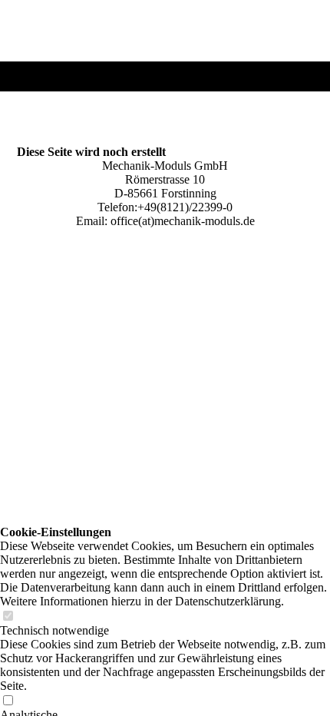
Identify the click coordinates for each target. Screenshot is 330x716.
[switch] (7, 616)
